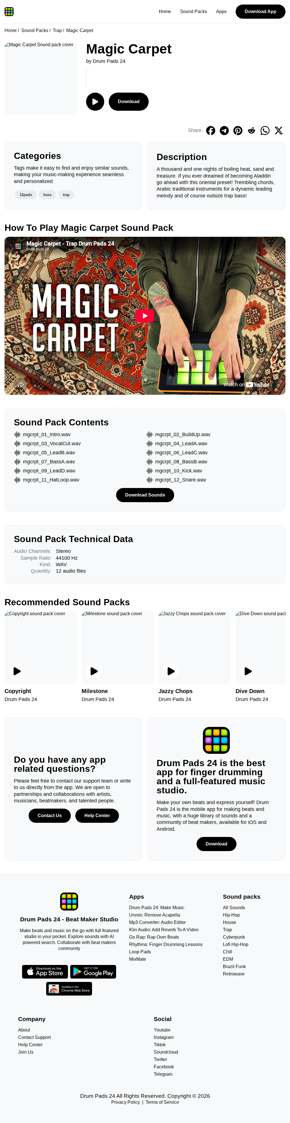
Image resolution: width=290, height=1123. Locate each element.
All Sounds (234, 907)
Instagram (164, 1037)
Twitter (160, 1059)
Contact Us (50, 815)
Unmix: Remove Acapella (154, 915)
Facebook (164, 1066)
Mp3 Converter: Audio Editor (157, 922)
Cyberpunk (234, 937)
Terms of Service (162, 1102)
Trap (57, 30)
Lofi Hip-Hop (235, 944)
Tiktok (160, 1044)
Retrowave (234, 973)
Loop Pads (140, 951)
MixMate (137, 959)
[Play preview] (17, 671)
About (24, 1030)
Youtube (162, 1030)
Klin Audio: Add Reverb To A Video (164, 929)
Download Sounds (145, 495)
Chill (227, 951)
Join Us (25, 1052)
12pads (26, 195)
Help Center (97, 815)
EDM (228, 959)
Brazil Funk (234, 966)
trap (66, 195)
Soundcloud (166, 1052)
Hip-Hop (231, 915)
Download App (260, 11)
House (229, 922)
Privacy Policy (125, 1102)
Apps (221, 11)
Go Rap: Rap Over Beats (154, 937)
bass (47, 195)
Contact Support (34, 1037)
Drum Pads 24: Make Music (156, 907)
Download (129, 101)
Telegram (163, 1074)
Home (165, 11)
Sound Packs (193, 11)
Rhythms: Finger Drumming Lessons (165, 944)
